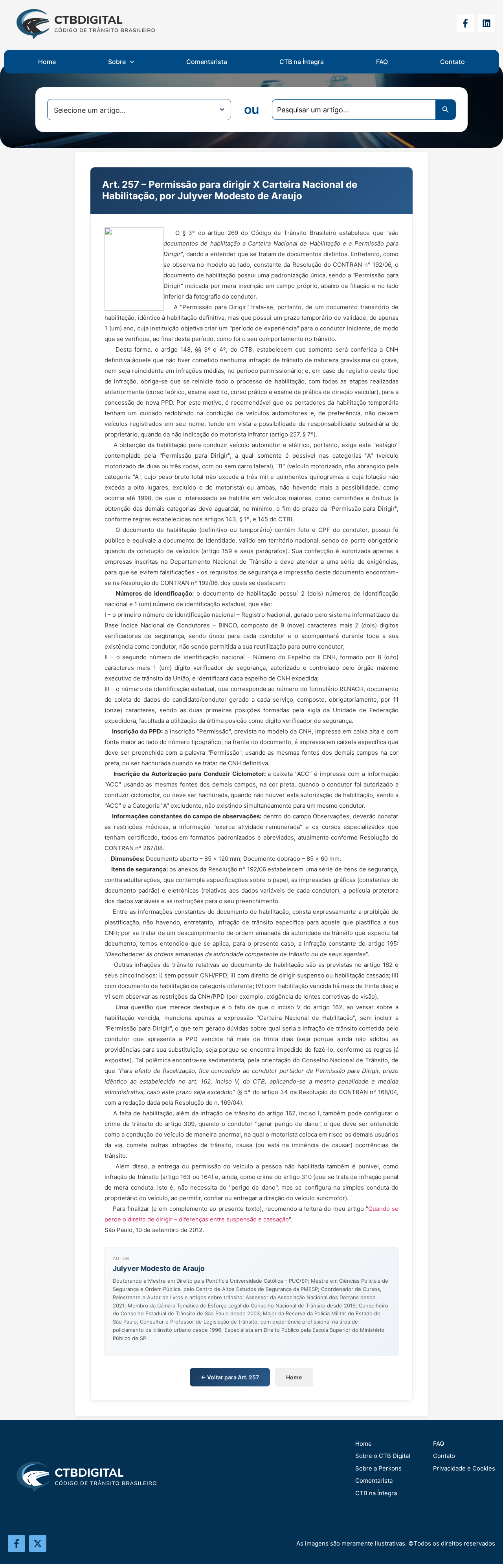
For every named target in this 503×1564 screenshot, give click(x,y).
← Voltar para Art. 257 (230, 1377)
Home (47, 62)
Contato (452, 62)
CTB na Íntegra (301, 62)
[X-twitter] (37, 1543)
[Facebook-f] (465, 23)
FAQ (382, 62)
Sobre (117, 62)
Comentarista (206, 62)
